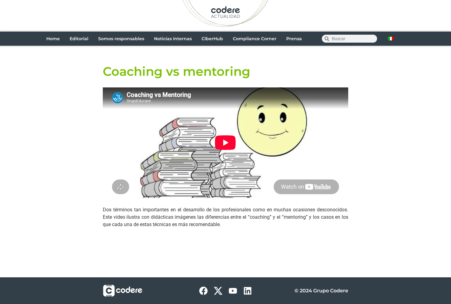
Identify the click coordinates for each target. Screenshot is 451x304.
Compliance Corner (254, 38)
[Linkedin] (247, 291)
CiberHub (212, 38)
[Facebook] (203, 291)
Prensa (294, 38)
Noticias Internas (173, 38)
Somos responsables (121, 38)
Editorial (79, 38)
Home (53, 38)
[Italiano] (391, 38)
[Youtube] (233, 291)
